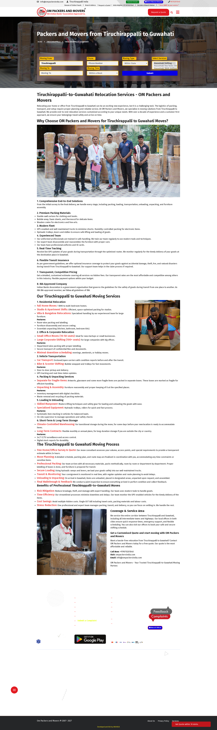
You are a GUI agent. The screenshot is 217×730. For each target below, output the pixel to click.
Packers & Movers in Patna (121, 700)
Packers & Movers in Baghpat (85, 670)
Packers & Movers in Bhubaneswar (124, 681)
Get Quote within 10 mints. (187, 724)
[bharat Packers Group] (64, 636)
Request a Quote (104, 5)
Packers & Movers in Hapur (121, 670)
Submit (150, 73)
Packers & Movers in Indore (121, 689)
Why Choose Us (84, 616)
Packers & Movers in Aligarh (85, 678)
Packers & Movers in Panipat (158, 660)
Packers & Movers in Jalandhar (86, 692)
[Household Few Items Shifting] (165, 66)
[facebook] (39, 636)
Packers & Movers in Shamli (158, 670)
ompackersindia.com (125, 554)
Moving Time (93, 68)
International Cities (123, 623)
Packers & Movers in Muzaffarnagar (51, 674)
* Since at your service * (168, 5)
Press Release (84, 625)
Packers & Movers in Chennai (48, 685)
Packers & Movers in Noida (47, 667)
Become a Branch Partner (146, 5)
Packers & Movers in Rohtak (158, 656)
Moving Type (129, 58)
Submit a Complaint (87, 620)
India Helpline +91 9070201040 (123, 5)
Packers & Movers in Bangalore (159, 678)
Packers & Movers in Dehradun (86, 685)
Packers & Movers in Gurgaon (85, 656)
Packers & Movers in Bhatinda (49, 681)
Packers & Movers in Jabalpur (159, 689)
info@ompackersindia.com (166, 598)
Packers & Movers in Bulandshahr (50, 670)
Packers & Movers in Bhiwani (85, 663)
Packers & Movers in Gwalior (48, 689)
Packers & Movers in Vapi (157, 703)
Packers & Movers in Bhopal (85, 681)
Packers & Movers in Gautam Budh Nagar (163, 667)
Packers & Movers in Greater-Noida (124, 685)
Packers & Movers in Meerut (85, 667)
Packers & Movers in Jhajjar (121, 660)
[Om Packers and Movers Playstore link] (90, 639)
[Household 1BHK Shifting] (165, 68)
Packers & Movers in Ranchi (48, 703)
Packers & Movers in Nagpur (48, 700)
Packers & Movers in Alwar (84, 674)
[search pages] (171, 12)
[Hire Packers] (39, 642)
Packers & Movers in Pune (157, 700)
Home (40, 42)
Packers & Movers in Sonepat (49, 660)
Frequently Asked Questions (90, 611)
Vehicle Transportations (125, 607)
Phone (91, 58)
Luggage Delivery (126, 619)
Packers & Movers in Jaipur (48, 692)
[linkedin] (49, 636)
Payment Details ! (132, 2)
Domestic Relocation (123, 597)
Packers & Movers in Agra (157, 674)
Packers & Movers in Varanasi (48, 707)
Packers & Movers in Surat (121, 703)
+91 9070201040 (51, 623)
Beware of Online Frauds (73, 5)
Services (175, 721)
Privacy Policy (163, 721)
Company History (85, 597)
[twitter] (44, 636)
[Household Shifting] (165, 63)
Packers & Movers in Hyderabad (86, 689)
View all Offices (155, 627)
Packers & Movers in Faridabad (49, 656)
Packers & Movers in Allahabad (122, 678)
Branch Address (90, 5)
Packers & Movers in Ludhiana (86, 696)
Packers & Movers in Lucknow (49, 696)
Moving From (46, 58)
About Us (151, 721)
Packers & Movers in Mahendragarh (124, 663)
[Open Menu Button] (177, 12)
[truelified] (59, 636)
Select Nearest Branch (154, 2)
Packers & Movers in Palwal (48, 663)
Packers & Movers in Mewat (121, 656)
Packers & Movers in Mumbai (158, 696)
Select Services (159, 58)
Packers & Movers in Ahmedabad (50, 678)
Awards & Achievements (88, 602)
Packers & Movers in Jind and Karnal (161, 663)
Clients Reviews (84, 607)
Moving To (45, 68)
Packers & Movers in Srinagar (85, 703)
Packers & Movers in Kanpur (121, 692)
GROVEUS (116, 727)
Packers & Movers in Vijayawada (86, 707)
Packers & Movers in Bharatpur (122, 674)
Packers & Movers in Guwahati (159, 685)
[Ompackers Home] (61, 12)
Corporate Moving (122, 602)
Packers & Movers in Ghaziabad (122, 667)
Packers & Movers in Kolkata (158, 692)
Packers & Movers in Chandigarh (160, 681)
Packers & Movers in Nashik (85, 700)
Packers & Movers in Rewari (85, 660)
